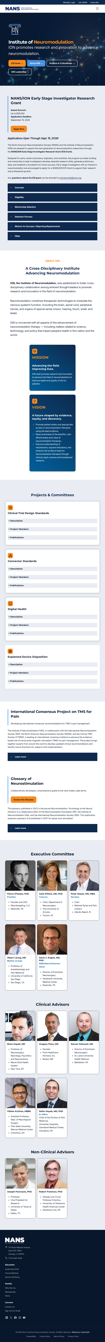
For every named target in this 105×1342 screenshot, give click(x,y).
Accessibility (31, 1336)
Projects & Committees (61, 63)
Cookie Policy (45, 1336)
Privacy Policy (73, 1336)
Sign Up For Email (12, 1311)
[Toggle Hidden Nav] (97, 8)
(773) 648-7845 (15, 1258)
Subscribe (94, 2)
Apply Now (18, 129)
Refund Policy (59, 1336)
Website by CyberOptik (81, 1332)
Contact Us (10, 1307)
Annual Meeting (11, 1273)
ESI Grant (16, 63)
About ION (35, 63)
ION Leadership (19, 72)
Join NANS (82, 2)
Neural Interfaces (12, 1277)
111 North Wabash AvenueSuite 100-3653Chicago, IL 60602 (19, 1250)
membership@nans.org (70, 178)
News (7, 1296)
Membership (10, 1292)
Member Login (69, 2)
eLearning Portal (12, 1269)
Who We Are (10, 1288)
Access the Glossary (23, 799)
